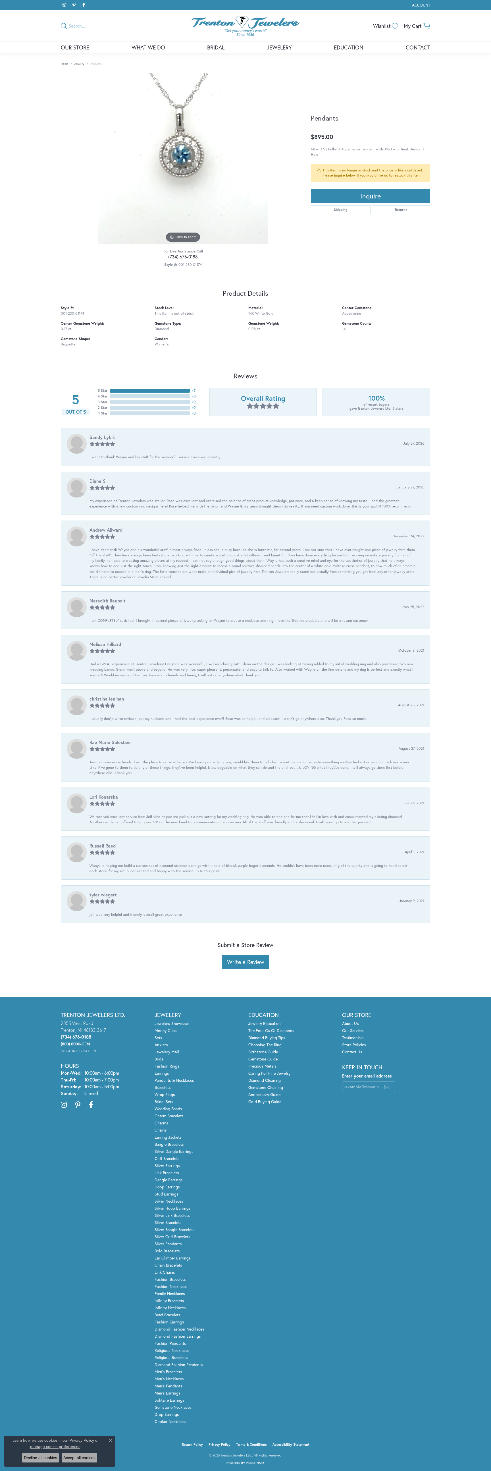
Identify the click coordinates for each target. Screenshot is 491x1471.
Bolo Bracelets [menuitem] (167, 1251)
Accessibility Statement (290, 1444)
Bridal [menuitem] (160, 1059)
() (194, 390)
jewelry (79, 64)
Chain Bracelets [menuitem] (168, 1265)
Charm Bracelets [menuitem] (169, 1115)
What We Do (148, 47)
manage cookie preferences (55, 1446)
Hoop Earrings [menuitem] (167, 1187)
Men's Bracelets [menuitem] (168, 1371)
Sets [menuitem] (158, 1037)
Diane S (98, 481)
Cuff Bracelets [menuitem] (167, 1158)
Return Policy (192, 1444)
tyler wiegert (103, 895)
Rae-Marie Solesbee (110, 742)
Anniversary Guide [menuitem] (264, 1094)
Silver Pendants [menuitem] (168, 1243)
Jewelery (279, 47)
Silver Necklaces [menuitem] (169, 1201)
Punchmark (255, 1463)
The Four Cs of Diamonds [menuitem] (271, 1030)
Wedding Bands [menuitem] (168, 1108)
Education (348, 47)
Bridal (215, 47)
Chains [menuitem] (161, 1130)
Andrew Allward (106, 530)
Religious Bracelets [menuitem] (171, 1357)
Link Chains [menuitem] (165, 1272)
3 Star (102, 402)
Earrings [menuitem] (162, 1073)
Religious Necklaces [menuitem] (172, 1350)
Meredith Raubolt (108, 601)
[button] (420, 5)
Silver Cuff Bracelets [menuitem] (172, 1236)
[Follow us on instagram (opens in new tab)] (64, 5)
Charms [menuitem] (161, 1123)
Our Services (353, 1030)
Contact (418, 47)
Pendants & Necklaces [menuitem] (174, 1080)
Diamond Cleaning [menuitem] (264, 1080)
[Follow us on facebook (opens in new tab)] (83, 5)
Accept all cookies (79, 1457)
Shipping (341, 210)
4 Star (102, 396)
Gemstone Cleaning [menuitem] (265, 1087)
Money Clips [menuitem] (166, 1030)
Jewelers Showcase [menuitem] (172, 1023)
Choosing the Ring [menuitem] (265, 1044)
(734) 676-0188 (183, 257)
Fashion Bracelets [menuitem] (170, 1279)
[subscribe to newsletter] (387, 1087)
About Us (350, 1023)
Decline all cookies (40, 1457)
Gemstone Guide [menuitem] (263, 1059)
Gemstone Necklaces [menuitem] (173, 1407)
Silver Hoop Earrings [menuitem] (173, 1208)
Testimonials (353, 1037)
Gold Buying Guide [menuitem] (264, 1101)
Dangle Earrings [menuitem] (169, 1179)
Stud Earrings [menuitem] (166, 1194)
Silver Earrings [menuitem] (167, 1165)
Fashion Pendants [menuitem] (170, 1343)
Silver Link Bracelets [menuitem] (172, 1215)
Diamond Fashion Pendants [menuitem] (179, 1364)
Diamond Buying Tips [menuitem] (266, 1037)
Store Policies (354, 1044)
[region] (183, 158)
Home (64, 64)
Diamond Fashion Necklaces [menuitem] (179, 1329)
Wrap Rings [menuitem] (165, 1094)
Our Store (75, 47)
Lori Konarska (104, 797)
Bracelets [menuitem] (163, 1087)
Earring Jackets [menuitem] (168, 1137)
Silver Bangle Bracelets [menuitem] (175, 1229)
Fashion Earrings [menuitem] (169, 1322)
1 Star (102, 413)
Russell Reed (103, 846)
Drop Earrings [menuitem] (167, 1414)
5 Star (102, 390)
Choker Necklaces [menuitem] (170, 1421)
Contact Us (352, 1051)
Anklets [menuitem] (161, 1044)
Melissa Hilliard (105, 644)
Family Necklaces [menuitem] (170, 1293)
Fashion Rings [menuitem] (167, 1066)
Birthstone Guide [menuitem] (263, 1051)
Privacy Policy (219, 1444)
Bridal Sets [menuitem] (164, 1101)
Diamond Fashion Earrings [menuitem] (178, 1336)
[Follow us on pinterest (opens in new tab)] (73, 5)
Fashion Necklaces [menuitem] (171, 1286)
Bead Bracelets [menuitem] (167, 1314)
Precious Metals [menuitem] (262, 1066)
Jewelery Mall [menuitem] (167, 1051)
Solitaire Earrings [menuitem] (169, 1400)
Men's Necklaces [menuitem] (169, 1378)
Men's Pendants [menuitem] (168, 1386)
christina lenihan (107, 699)
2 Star (102, 407)
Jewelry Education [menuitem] (264, 1023)
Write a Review (245, 962)
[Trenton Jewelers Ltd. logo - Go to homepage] (245, 26)
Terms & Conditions (251, 1444)
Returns (401, 210)
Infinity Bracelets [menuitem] (169, 1300)
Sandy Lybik (102, 437)
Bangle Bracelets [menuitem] (169, 1144)
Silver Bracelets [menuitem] (168, 1222)
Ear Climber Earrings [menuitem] (173, 1258)
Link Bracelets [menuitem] (167, 1172)
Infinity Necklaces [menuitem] (170, 1307)
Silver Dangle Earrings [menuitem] (174, 1151)
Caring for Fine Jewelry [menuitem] (269, 1073)
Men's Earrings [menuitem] (167, 1393)
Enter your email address (367, 1076)
